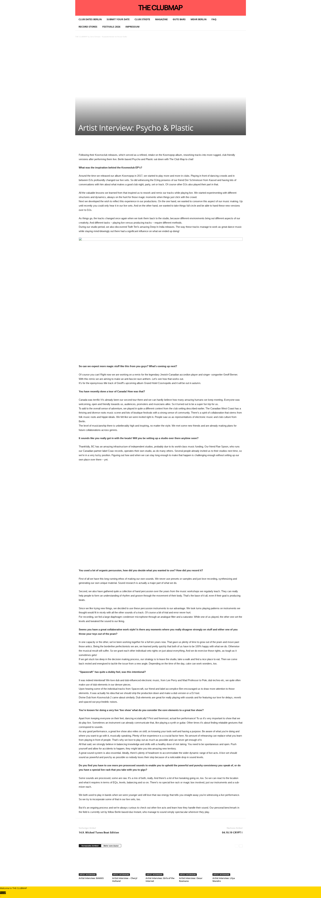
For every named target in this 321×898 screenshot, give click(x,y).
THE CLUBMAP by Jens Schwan (87, 37)
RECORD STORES (88, 26)
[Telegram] (148, 145)
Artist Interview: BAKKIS (91, 878)
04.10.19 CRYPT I (232, 832)
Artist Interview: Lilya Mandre (223, 879)
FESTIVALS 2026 (111, 26)
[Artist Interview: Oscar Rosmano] (194, 863)
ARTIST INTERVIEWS (88, 874)
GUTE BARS (179, 19)
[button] (241, 23)
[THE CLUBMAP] (160, 7)
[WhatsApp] (118, 145)
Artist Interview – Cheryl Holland (124, 879)
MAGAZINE (161, 19)
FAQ (213, 19)
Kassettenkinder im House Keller (114, 37)
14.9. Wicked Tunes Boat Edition (99, 832)
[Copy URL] (156, 145)
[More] (164, 145)
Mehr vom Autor (111, 845)
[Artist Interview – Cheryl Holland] (127, 863)
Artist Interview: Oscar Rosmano (190, 879)
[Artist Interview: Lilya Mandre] (227, 863)
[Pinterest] (110, 145)
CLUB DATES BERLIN (90, 19)
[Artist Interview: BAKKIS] (94, 863)
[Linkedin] (125, 145)
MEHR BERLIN (198, 19)
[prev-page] (236, 846)
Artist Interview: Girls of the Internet (160, 879)
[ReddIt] (133, 145)
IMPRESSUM (132, 26)
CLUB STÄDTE (142, 19)
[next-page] (241, 846)
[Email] (141, 145)
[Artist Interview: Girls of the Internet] (161, 863)
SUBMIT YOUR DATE (118, 19)
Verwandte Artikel (89, 845)
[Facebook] (102, 145)
